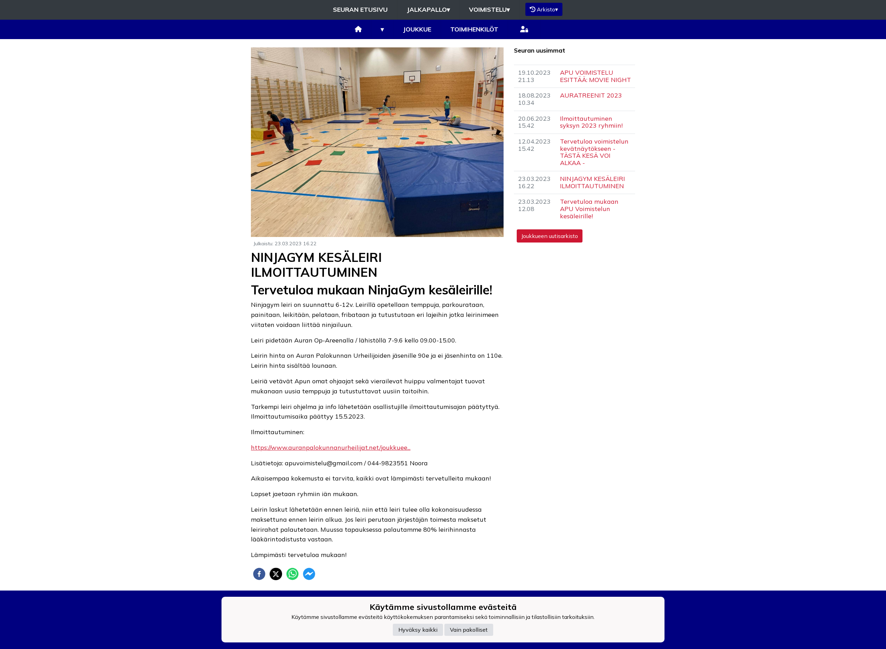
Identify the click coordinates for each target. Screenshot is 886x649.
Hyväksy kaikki (417, 630)
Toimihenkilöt (474, 29)
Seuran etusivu (360, 9)
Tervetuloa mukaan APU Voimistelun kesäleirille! (589, 209)
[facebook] (259, 574)
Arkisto (547, 9)
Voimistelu (489, 9)
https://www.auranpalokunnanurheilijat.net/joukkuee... (330, 447)
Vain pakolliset (469, 630)
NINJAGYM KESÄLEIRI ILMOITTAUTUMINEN (592, 182)
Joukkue (417, 29)
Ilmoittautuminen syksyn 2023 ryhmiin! (591, 122)
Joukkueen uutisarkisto (549, 235)
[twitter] (276, 574)
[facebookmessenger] (309, 574)
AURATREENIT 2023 (591, 95)
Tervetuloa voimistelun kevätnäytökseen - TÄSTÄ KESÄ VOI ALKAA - (594, 152)
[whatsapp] (292, 574)
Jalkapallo (428, 9)
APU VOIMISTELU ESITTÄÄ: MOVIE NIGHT (595, 76)
